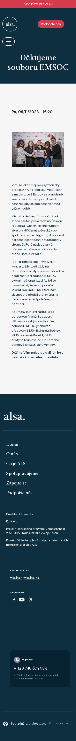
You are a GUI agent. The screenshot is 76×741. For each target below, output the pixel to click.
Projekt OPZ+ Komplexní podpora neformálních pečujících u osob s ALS (37, 543)
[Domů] (9, 24)
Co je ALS (16, 464)
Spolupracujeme (22, 474)
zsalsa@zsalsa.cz (25, 578)
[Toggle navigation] (8, 41)
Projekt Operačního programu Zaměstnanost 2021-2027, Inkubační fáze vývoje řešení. (35, 531)
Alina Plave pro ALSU (38, 4)
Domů (12, 444)
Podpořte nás (51, 24)
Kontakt (11, 521)
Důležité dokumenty (19, 514)
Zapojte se (16, 483)
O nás (12, 454)
